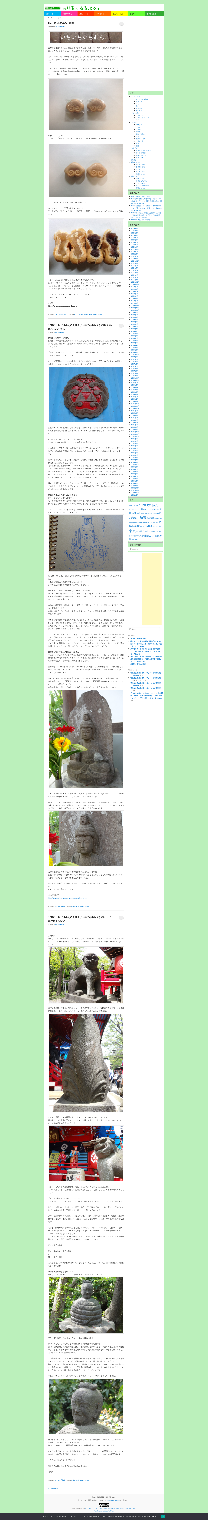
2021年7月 (134, 268)
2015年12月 (135, 404)
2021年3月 (134, 277)
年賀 (154, 522)
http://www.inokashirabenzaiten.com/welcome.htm (68, 898)
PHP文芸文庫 (134, 505)
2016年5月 (134, 392)
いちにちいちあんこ (61, 314)
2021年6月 (134, 270)
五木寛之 (156, 509)
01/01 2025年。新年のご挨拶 (140, 196)
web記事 (139, 125)
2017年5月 (134, 366)
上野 (141, 509)
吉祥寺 (81, 314)
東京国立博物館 (143, 531)
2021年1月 (134, 280)
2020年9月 (134, 287)
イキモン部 (135, 113)
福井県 (157, 536)
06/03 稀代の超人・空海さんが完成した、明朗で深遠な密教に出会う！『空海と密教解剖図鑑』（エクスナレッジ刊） (146, 215)
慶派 (157, 522)
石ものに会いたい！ (142, 185)
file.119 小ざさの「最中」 (62, 23)
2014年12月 (135, 432)
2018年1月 (134, 352)
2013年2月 (134, 483)
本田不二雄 (157, 526)
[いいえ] (205, 1516)
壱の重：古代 (140, 169)
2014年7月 (134, 443)
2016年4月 (134, 394)
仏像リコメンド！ (142, 155)
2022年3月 (134, 256)
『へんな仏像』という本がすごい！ (143, 693)
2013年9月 (134, 467)
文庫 (137, 136)
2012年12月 (135, 488)
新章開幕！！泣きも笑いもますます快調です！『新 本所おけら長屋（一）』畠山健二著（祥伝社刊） (146, 651)
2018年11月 (135, 333)
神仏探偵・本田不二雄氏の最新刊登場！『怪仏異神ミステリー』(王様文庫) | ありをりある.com (146, 695)
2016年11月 (135, 378)
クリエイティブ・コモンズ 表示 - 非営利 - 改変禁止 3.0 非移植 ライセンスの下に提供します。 (110, 1508)
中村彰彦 (146, 509)
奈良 (152, 518)
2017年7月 (134, 361)
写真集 (138, 132)
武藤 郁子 (136, 675)
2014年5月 (134, 448)
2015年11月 (135, 406)
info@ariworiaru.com (113, 1500)
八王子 (155, 513)
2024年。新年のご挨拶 (138, 664)
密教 (144, 522)
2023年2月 (134, 244)
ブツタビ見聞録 (60, 906)
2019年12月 (135, 305)
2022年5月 (134, 254)
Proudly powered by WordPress (104, 1511)
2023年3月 (134, 242)
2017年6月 (134, 364)
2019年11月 (135, 308)
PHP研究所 (145, 505)
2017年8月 (134, 359)
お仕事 (133, 122)
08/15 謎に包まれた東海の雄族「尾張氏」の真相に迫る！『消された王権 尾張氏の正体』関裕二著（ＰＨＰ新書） (146, 201)
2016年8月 (134, 385)
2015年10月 (135, 408)
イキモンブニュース (142, 118)
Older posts (53, 1488)
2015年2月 (134, 427)
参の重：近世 (140, 167)
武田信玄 (154, 532)
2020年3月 (134, 298)
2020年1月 (134, 303)
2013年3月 (134, 481)
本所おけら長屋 (144, 525)
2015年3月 (134, 425)
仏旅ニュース (140, 157)
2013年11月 (135, 462)
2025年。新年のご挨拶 (138, 638)
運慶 (132, 539)
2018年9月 (134, 336)
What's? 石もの (141, 178)
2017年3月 (134, 371)
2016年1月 (134, 401)
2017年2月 (134, 373)
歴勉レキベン (135, 162)
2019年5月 (134, 319)
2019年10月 (135, 310)
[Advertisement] (145, 54)
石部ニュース (140, 188)
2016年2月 (134, 399)
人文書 (138, 129)
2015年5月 (134, 420)
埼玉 (143, 517)
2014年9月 (134, 439)
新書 (137, 143)
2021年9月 (134, 263)
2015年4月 (134, 422)
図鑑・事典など (141, 134)
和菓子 (135, 518)
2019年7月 (134, 317)
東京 (77, 906)
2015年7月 (134, 415)
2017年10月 (135, 354)
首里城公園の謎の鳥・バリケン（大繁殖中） (146, 673)
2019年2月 (134, 326)
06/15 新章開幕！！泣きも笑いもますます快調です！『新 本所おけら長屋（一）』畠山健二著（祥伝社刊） (146, 208)
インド (137, 509)
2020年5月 (134, 294)
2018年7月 (134, 340)
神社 (153, 536)
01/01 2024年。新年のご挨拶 (140, 220)
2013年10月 (135, 464)
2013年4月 (134, 478)
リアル (138, 120)
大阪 (148, 518)
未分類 (133, 160)
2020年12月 (135, 282)
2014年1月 (134, 457)
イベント (139, 101)
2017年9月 (134, 357)
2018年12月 (135, 331)
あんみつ (131, 509)
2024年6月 (134, 233)
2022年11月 (135, 249)
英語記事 (139, 108)
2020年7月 (134, 289)
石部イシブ (135, 176)
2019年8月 (134, 315)
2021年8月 (134, 266)
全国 (150, 513)
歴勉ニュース (140, 174)
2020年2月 (134, 301)
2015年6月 (134, 418)
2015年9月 (134, 411)
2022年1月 (134, 258)
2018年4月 (134, 345)
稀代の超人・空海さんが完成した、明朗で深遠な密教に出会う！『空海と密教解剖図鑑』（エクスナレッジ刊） (146, 658)
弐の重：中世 (140, 171)
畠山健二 (147, 535)
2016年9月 (134, 383)
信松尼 (143, 513)
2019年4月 (134, 322)
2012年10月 (135, 492)
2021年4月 (134, 275)
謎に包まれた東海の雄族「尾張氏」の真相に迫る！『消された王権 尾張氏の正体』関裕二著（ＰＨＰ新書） (146, 643)
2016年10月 (135, 380)
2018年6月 (134, 343)
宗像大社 (140, 522)
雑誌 (137, 146)
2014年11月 (135, 434)
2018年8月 (134, 338)
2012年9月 (134, 495)
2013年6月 (134, 474)
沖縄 (139, 535)
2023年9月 (134, 237)
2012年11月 (135, 490)
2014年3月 (134, 453)
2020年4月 (134, 296)
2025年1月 (134, 228)
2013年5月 (134, 476)
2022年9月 (134, 252)
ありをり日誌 (135, 97)
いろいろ (139, 104)
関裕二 (137, 539)
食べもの (139, 111)
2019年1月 (134, 329)
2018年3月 (134, 347)
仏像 (133, 513)
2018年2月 (134, 350)
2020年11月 (135, 284)
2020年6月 (134, 291)
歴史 (132, 536)
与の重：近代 (140, 164)
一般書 (138, 127)
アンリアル (139, 115)
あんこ (76, 314)
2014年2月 (134, 455)
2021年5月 (134, 273)
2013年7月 (134, 471)
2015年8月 (134, 413)
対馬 (147, 522)
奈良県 (134, 522)
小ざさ (86, 314)
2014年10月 (135, 436)
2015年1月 (134, 429)
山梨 (151, 522)
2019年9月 (134, 312)
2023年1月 (134, 247)
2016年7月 (134, 387)
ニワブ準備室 (140, 183)
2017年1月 (134, 375)
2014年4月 (134, 450)
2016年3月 (134, 397)
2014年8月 (134, 441)
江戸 (135, 536)
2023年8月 (134, 240)
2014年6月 (134, 446)
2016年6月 (134, 390)
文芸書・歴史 (140, 141)
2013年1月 (134, 486)
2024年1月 (134, 235)
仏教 (138, 513)
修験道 (147, 513)
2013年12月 (135, 460)
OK (163, 1516)
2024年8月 (134, 230)
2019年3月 (134, 324)
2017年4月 (134, 369)
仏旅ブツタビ (135, 148)
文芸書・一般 (140, 139)
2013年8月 (134, 469)
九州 (152, 509)
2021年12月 (135, 261)
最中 (90, 314)
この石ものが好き (142, 181)
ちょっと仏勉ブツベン (143, 150)
